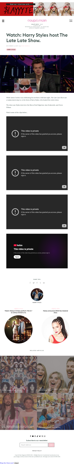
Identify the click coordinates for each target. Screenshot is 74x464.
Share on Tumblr (40, 282)
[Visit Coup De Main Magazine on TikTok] (37, 436)
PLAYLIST (70, 21)
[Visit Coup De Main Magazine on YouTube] (33, 436)
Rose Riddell (25, 46)
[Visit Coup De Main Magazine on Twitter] (40, 436)
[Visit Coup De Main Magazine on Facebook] (30, 436)
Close (16, 463)
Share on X (33, 282)
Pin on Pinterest (37, 282)
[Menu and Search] (3, 21)
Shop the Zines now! (7, 463)
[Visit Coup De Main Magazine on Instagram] (35, 436)
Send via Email (43, 282)
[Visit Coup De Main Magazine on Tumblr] (42, 436)
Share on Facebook (30, 282)
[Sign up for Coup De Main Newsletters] (44, 436)
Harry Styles (11, 49)
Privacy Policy (37, 450)
